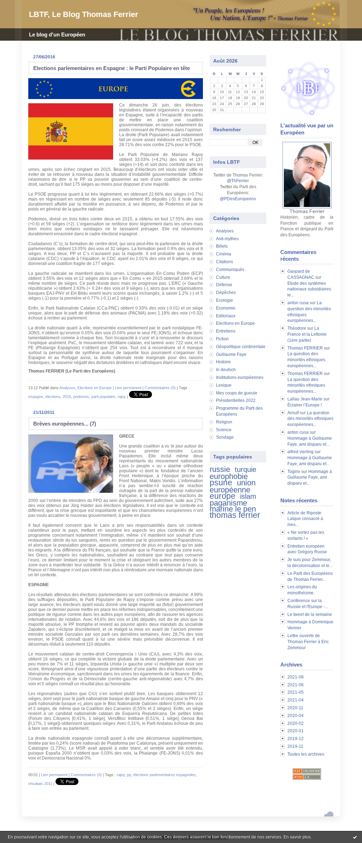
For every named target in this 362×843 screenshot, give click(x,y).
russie (220, 469)
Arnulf (293, 412)
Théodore (296, 328)
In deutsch (226, 369)
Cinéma (223, 254)
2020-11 (295, 707)
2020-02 (295, 723)
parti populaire (103, 396)
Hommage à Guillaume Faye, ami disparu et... (309, 477)
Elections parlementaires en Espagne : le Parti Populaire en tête (111, 68)
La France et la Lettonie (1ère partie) (307, 334)
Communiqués (230, 269)
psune (221, 482)
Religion (224, 422)
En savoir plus (297, 837)
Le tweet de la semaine (309, 614)
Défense (224, 284)
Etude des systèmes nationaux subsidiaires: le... (309, 289)
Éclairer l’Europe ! (304, 405)
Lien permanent (128, 388)
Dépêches (226, 292)
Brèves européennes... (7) (64, 424)
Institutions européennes (239, 377)
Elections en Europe (235, 323)
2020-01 (295, 730)
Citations (224, 261)
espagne (35, 396)
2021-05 (295, 692)
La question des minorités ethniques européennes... (306, 359)
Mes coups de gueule (236, 393)
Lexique (224, 385)
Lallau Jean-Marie (304, 399)
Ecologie (224, 300)
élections (52, 396)
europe (222, 496)
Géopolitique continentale (240, 346)
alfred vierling (300, 451)
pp (129, 775)
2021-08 (295, 677)
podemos (81, 396)
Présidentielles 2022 (236, 400)
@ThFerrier (238, 180)
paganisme (228, 502)
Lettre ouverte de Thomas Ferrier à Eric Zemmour (308, 641)
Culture (223, 277)
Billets (222, 246)
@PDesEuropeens (238, 198)
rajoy (121, 396)
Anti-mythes (227, 238)
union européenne (233, 486)
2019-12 (295, 738)
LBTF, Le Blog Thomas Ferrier (83, 14)
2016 (67, 396)
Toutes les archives (305, 754)
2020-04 (295, 715)
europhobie (229, 476)
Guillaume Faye (231, 354)
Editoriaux (225, 315)
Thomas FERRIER (305, 348)
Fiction (222, 338)
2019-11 (295, 746)
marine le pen (233, 508)
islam (248, 496)
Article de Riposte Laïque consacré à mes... (305, 518)
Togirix (293, 471)
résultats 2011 (40, 783)
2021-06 (295, 684)
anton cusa (298, 302)
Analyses (225, 231)
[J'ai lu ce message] (355, 837)
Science (224, 429)
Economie (225, 308)
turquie (245, 469)
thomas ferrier (235, 515)
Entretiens (225, 331)
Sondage (225, 437)
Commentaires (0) (160, 388)
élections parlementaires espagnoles (164, 775)
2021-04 (295, 700)
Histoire (223, 361)
